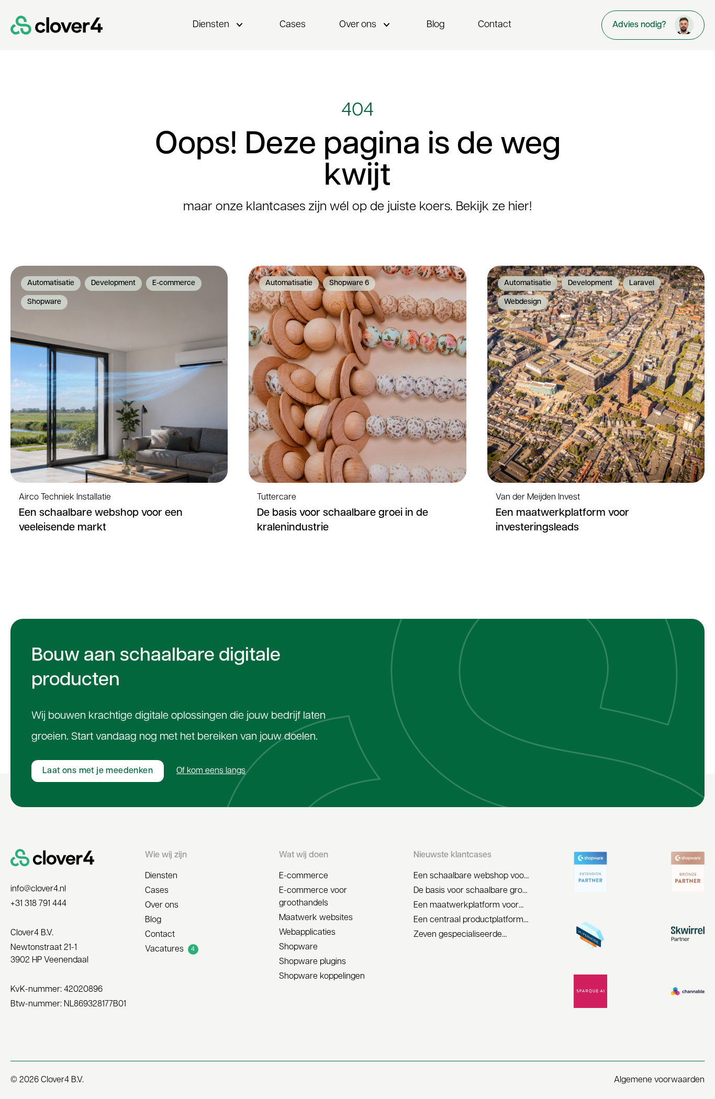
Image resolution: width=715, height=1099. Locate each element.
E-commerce (303, 876)
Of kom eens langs (210, 771)
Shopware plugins (312, 962)
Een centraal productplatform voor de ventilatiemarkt (468, 921)
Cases (293, 25)
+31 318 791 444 (38, 904)
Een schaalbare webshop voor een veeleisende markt (470, 877)
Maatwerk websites (316, 918)
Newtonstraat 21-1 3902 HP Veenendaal (49, 954)
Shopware (298, 947)
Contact (494, 25)
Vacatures (170, 949)
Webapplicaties (307, 932)
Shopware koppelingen (322, 976)
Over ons (366, 25)
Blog (435, 25)
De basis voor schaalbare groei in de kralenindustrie (471, 892)
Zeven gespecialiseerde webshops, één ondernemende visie (472, 936)
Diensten (219, 25)
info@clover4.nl (38, 889)
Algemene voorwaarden (659, 1080)
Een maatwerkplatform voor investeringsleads (466, 906)
